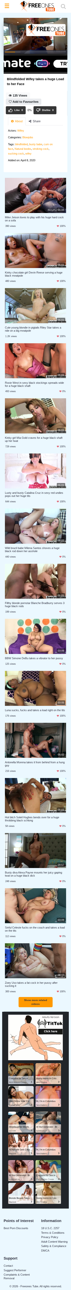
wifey (28, 153)
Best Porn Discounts (16, 1228)
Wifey (20, 130)
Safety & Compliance (53, 1246)
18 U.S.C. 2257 (50, 1228)
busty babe (35, 144)
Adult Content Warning (54, 1241)
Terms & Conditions (52, 1232)
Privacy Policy (49, 1237)
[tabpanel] (35, 146)
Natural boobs (23, 148)
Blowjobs (27, 137)
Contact (8, 1265)
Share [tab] (36, 121)
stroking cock (41, 148)
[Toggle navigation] (7, 6)
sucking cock (16, 153)
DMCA (45, 1250)
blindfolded (21, 144)
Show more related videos (35, 1002)
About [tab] (18, 121)
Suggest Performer (15, 1270)
